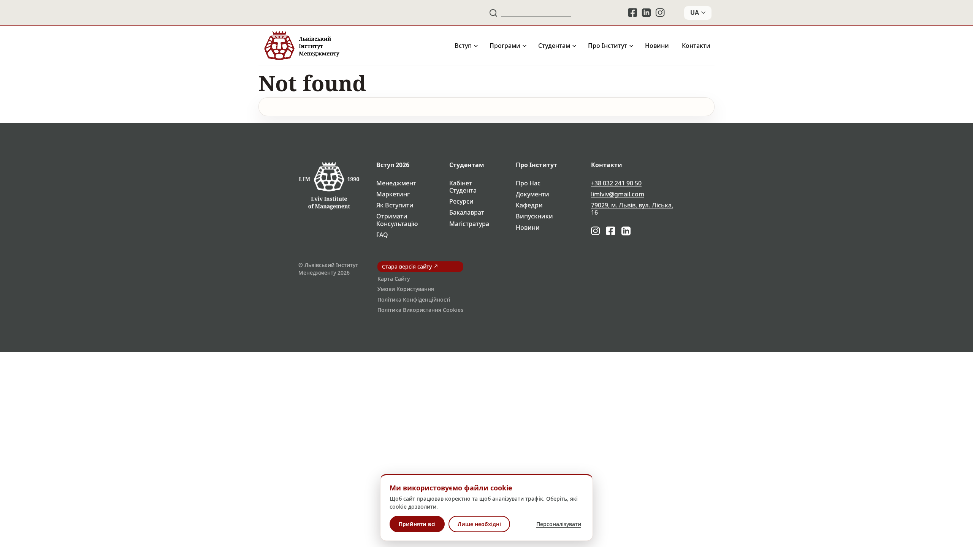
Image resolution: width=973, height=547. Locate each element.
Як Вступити (395, 205)
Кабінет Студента (463, 187)
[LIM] (301, 45)
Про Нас (528, 183)
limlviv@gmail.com (617, 194)
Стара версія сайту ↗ (410, 266)
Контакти (696, 46)
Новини (657, 46)
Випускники (534, 216)
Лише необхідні (479, 524)
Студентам (554, 46)
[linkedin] (646, 12)
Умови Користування (405, 288)
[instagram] (660, 12)
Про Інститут (607, 46)
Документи (532, 194)
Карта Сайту (393, 278)
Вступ (463, 46)
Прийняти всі (417, 524)
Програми (505, 46)
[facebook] (632, 12)
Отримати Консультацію (397, 220)
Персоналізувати (558, 524)
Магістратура (469, 224)
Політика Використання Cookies (420, 309)
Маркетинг (393, 194)
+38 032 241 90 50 (616, 183)
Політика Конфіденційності (413, 299)
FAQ (382, 235)
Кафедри (529, 205)
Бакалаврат (466, 212)
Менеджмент (396, 183)
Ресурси (461, 201)
